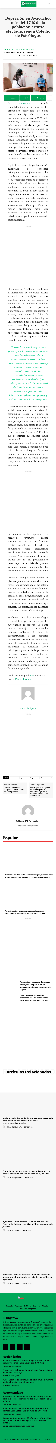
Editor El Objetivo (25, 52)
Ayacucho (24, 778)
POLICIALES (7, 1366)
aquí (32, 675)
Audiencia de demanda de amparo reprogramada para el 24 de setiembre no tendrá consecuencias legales (29, 876)
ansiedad (14, 778)
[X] (19, 1347)
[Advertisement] (28, 256)
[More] (49, 98)
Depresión (34, 778)
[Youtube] (27, 1347)
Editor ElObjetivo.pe (14, 1127)
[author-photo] (4, 1126)
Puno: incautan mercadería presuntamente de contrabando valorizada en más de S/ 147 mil (25, 912)
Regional (6, 1376)
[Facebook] (5, 1347)
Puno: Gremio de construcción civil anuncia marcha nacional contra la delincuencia (28, 1381)
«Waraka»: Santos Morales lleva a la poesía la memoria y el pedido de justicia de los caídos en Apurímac (27, 1277)
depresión (24, 103)
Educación (7, 1404)
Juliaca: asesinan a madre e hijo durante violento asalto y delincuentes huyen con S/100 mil (27, 1361)
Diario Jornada (23, 679)
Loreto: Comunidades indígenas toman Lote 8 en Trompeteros (14, 790)
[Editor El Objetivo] (28, 811)
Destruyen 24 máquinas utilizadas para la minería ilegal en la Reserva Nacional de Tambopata (40, 792)
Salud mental (46, 778)
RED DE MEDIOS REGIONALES (19, 50)
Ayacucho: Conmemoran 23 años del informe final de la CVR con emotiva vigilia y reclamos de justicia (28, 1224)
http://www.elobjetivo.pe (28, 826)
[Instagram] (12, 1347)
